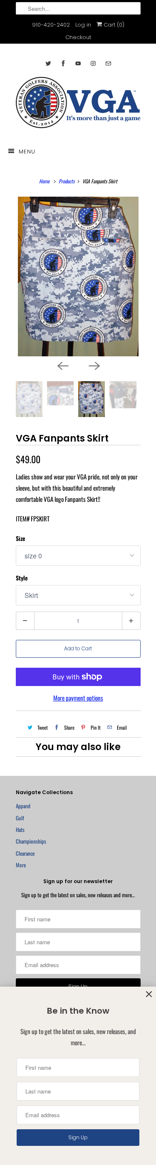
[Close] (149, 994)
